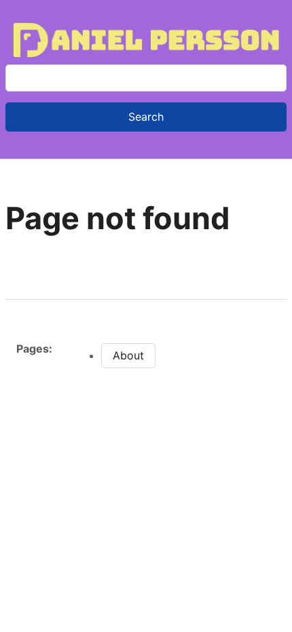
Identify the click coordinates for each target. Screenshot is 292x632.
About (128, 355)
